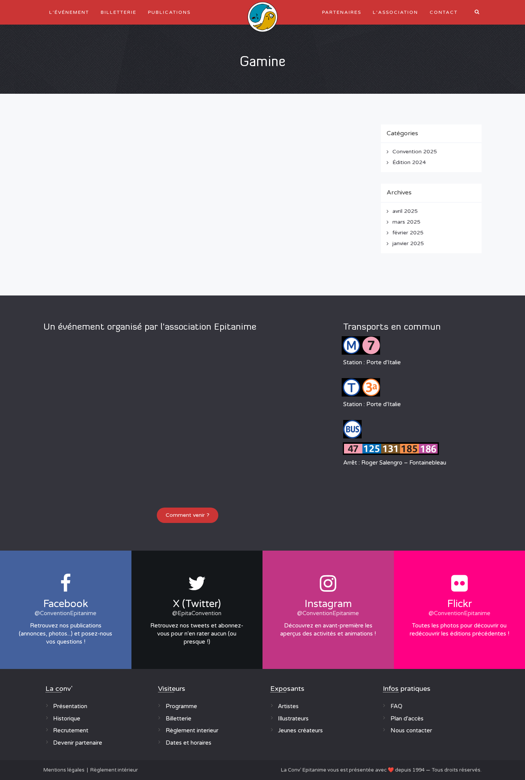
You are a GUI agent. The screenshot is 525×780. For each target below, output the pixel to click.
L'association (395, 12)
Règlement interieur (192, 730)
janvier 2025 (408, 243)
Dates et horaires (188, 742)
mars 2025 (406, 222)
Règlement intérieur (114, 770)
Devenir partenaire (77, 742)
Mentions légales (64, 770)
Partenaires (341, 12)
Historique (66, 718)
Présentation (70, 706)
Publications (169, 12)
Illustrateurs (293, 718)
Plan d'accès (407, 718)
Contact (444, 12)
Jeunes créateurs (300, 730)
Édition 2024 (409, 162)
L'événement (69, 12)
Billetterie (118, 12)
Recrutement (70, 730)
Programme (181, 706)
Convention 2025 (414, 151)
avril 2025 (405, 211)
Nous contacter (411, 730)
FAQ (396, 706)
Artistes (288, 706)
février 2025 (408, 232)
